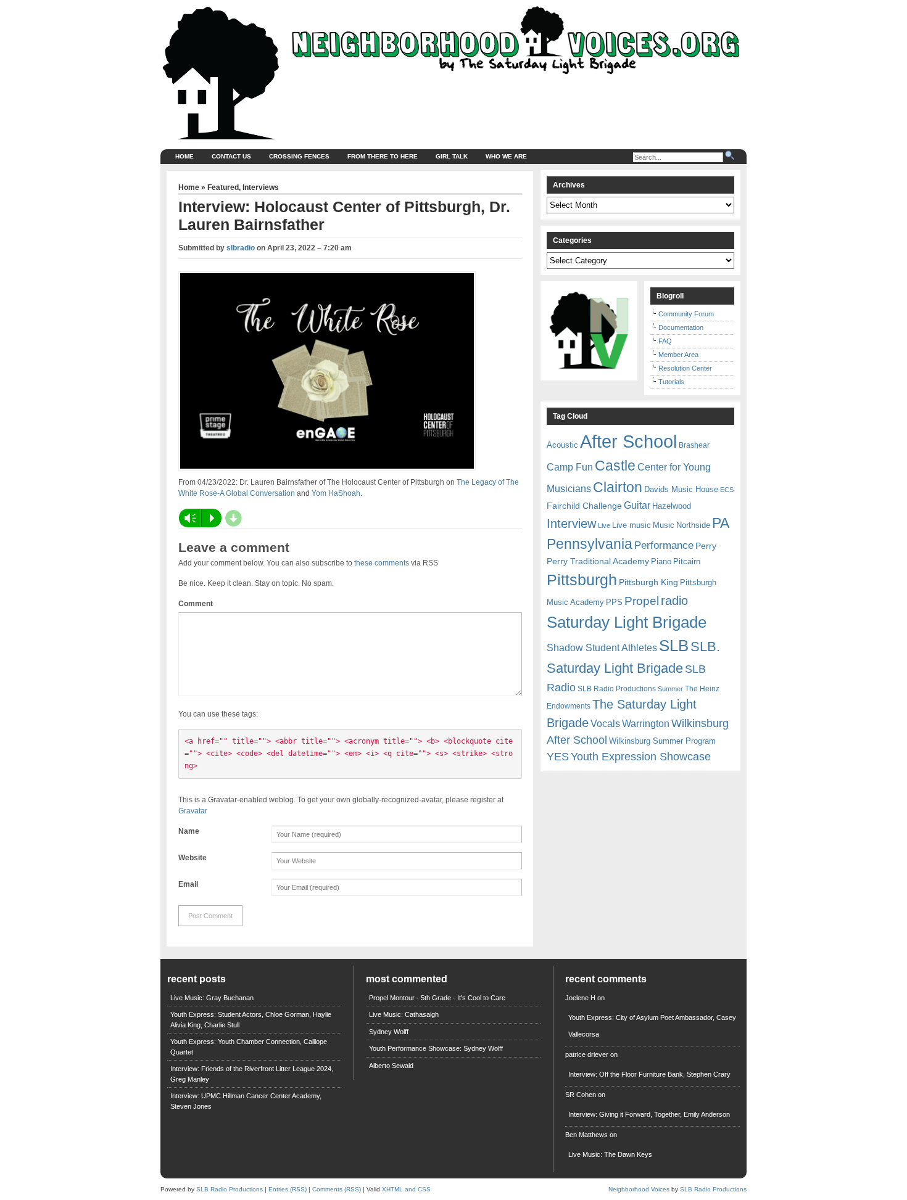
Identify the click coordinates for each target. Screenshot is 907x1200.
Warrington (645, 723)
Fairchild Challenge (584, 506)
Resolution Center (685, 368)
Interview (571, 523)
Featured (223, 187)
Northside (693, 525)
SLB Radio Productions (617, 688)
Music (663, 525)
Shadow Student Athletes (602, 648)
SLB (674, 645)
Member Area (678, 354)
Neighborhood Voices (638, 1189)
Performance (664, 545)
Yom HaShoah (336, 493)
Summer (670, 688)
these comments (381, 563)
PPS (614, 602)
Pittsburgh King (648, 582)
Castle (615, 466)
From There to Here (382, 156)
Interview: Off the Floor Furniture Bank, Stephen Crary (649, 1074)
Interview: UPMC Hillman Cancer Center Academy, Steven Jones (245, 1101)
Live (604, 525)
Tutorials (671, 381)
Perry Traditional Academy (598, 561)
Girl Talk (452, 156)
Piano (661, 561)
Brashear (694, 445)
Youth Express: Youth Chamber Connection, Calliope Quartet (248, 1047)
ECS (727, 489)
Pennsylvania (589, 544)
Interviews (260, 187)
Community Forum (686, 314)
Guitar (637, 505)
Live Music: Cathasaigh (404, 1014)
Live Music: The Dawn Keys (610, 1154)
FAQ (665, 341)
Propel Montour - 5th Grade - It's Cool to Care (437, 997)
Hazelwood (671, 506)
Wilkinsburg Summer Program (662, 741)
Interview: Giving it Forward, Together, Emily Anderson (649, 1114)
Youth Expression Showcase (641, 756)
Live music (631, 525)
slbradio (240, 248)
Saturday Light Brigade (626, 622)
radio (674, 600)
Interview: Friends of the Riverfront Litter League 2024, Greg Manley (251, 1074)
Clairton (617, 487)
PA (720, 523)
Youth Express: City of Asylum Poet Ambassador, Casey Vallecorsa (652, 1026)
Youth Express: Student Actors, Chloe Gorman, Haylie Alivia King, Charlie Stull (250, 1020)
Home (184, 156)
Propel (641, 600)
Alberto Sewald (391, 1065)
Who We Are (506, 156)
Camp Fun (570, 467)
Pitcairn (686, 561)
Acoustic (562, 445)
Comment (195, 603)
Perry (705, 546)
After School (628, 441)
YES (558, 756)
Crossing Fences (299, 156)
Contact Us (231, 156)
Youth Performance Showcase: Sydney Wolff (436, 1048)
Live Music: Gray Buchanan (212, 997)
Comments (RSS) (336, 1189)
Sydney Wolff (388, 1031)
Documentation (680, 327)
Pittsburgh (582, 580)
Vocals (605, 723)
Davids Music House (681, 489)
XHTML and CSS (406, 1189)
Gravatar (192, 811)
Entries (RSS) (287, 1189)
